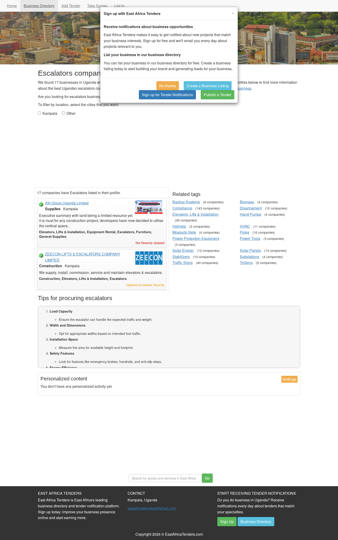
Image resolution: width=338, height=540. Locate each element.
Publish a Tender (217, 94)
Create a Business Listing (208, 85)
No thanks (167, 85)
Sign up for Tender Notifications (167, 94)
